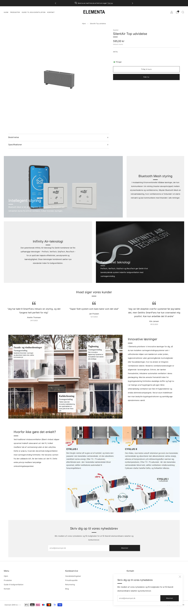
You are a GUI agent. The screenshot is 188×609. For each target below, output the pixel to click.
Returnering (70, 585)
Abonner (169, 598)
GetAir (115, 30)
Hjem (84, 23)
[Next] (132, 3)
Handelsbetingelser (73, 576)
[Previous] (55, 3)
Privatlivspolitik (71, 580)
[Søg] (183, 12)
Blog (67, 589)
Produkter (15, 12)
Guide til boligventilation (13, 585)
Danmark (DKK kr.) (11, 605)
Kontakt (7, 589)
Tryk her (110, 3)
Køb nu (146, 77)
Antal (115, 52)
